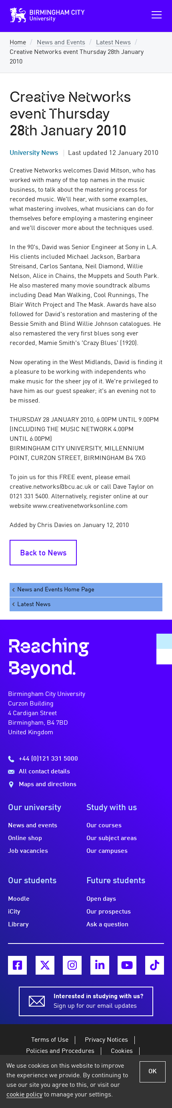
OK (152, 1071)
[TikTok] (154, 965)
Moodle (19, 899)
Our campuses (107, 851)
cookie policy (24, 1095)
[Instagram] (72, 965)
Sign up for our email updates (98, 1001)
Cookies (122, 1051)
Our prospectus (108, 912)
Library (18, 925)
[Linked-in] (99, 965)
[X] (45, 965)
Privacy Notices (106, 1040)
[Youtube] (127, 965)
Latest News (113, 43)
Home (18, 43)
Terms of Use (49, 1040)
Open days (101, 899)
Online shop (25, 838)
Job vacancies (28, 851)
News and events (32, 826)
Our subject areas (111, 838)
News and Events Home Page (55, 590)
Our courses (104, 826)
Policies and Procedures (60, 1051)
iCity (14, 912)
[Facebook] (17, 965)
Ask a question (107, 925)
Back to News (43, 553)
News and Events (61, 43)
